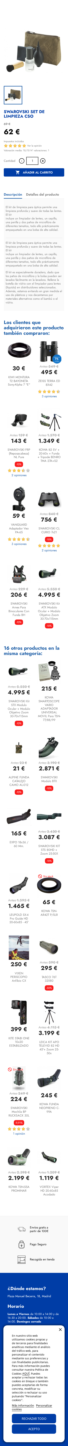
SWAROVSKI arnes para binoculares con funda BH (18, 609)
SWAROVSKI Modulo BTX (49, 779)
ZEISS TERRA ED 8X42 (49, 383)
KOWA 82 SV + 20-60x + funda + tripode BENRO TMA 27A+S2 (49, 455)
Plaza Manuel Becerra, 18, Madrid (29, 1296)
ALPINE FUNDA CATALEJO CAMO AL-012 (19, 781)
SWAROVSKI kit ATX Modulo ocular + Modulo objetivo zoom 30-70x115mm (49, 611)
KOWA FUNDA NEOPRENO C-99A (49, 1108)
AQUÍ (25, 1373)
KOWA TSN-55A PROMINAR (18, 1189)
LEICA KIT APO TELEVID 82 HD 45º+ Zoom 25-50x (49, 1047)
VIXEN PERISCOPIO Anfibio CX (18, 977)
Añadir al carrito (34, 172)
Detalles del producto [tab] (42, 194)
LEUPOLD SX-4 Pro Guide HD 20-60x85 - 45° (19, 918)
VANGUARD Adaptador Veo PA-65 (19, 528)
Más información (23, 1405)
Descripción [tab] (13, 194)
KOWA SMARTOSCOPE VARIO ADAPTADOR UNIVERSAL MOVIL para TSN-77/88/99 (49, 708)
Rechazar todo (34, 1419)
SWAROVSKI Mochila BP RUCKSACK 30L (18, 1112)
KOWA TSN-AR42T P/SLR (49, 913)
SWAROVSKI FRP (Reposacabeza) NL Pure (19, 453)
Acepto (34, 1429)
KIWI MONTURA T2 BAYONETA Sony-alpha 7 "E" (19, 381)
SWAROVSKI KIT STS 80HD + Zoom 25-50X (49, 850)
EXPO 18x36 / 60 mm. (19, 844)
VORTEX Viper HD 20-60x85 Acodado (49, 1191)
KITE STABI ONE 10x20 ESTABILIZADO (18, 1042)
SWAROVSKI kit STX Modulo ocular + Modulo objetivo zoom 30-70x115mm (19, 708)
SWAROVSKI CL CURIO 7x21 (49, 530)
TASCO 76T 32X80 (49, 979)
